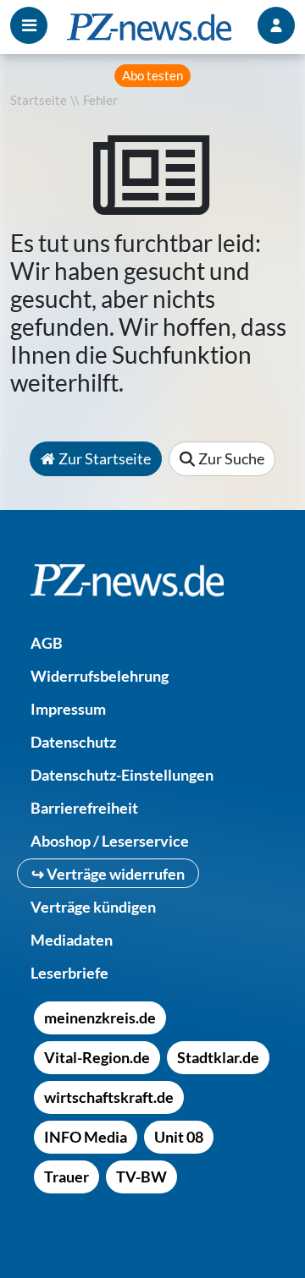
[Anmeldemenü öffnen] (276, 25)
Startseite (38, 100)
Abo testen (152, 76)
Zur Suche (231, 458)
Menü (28, 25)
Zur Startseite (104, 458)
